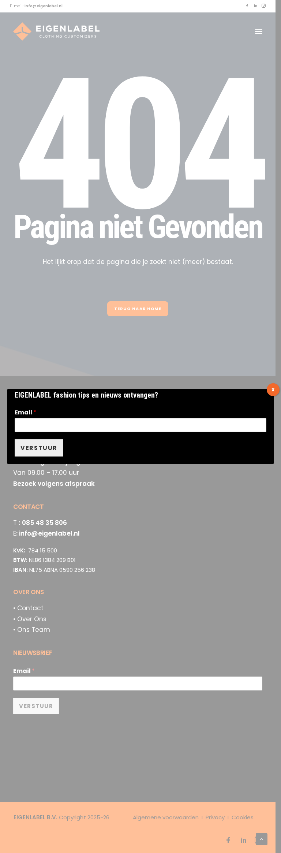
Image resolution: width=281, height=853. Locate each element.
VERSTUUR (38, 448)
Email (25, 413)
